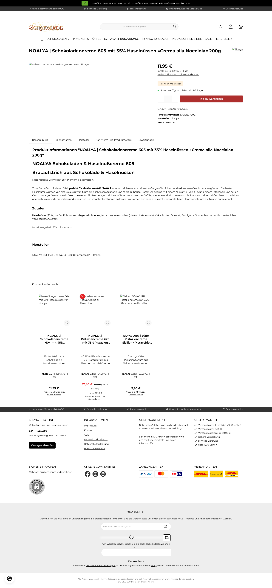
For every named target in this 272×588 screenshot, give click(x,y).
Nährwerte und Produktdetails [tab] (113, 139)
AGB (86, 434)
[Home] (42, 39)
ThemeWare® (147, 582)
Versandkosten (127, 579)
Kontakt (88, 430)
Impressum (90, 425)
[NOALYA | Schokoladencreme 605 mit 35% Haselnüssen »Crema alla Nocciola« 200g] (90, 96)
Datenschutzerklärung (96, 444)
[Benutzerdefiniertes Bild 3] (176, 474)
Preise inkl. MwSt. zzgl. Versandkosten (178, 74)
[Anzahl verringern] (161, 99)
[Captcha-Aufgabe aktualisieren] (167, 537)
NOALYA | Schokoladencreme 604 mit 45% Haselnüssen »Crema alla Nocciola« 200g (54, 339)
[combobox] (135, 26)
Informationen (96, 419)
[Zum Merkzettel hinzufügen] (67, 323)
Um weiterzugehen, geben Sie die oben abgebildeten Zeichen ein (136, 545)
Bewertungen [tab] (146, 139)
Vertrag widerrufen (42, 445)
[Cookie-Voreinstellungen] (9, 578)
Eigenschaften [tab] (63, 139)
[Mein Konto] (230, 26)
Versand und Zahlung (96, 439)
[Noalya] (237, 52)
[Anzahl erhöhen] (175, 99)
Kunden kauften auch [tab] (45, 284)
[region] (90, 96)
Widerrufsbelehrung (95, 448)
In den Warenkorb (211, 98)
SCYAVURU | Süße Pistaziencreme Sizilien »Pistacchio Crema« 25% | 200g (136, 339)
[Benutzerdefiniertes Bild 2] (161, 474)
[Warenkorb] (239, 26)
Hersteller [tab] (83, 139)
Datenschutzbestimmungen (101, 565)
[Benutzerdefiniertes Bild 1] (146, 474)
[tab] (40, 140)
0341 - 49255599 (38, 430)
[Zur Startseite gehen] (46, 26)
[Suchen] (174, 26)
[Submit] (165, 526)
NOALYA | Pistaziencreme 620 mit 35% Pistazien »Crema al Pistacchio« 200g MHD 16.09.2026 (95, 339)
